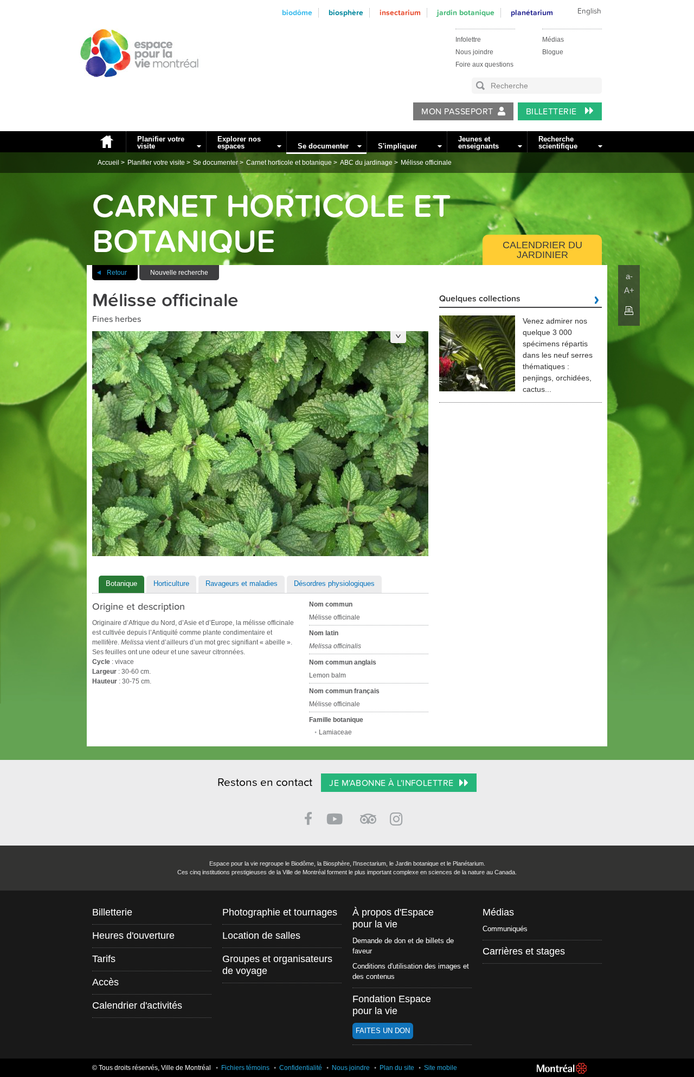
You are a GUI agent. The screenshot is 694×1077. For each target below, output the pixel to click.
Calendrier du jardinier (542, 250)
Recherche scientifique (557, 142)
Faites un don (383, 1031)
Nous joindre (474, 52)
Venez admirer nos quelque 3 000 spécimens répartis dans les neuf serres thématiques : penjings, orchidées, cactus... (558, 355)
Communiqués (505, 929)
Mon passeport (457, 111)
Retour (117, 272)
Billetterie (553, 111)
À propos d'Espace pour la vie (393, 918)
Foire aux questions (484, 64)
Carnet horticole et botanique (289, 162)
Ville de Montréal (562, 1068)
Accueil (106, 141)
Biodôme (297, 12)
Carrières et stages (524, 951)
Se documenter (323, 146)
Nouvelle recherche (179, 272)
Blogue (552, 52)
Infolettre (468, 39)
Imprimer (629, 310)
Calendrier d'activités (137, 1005)
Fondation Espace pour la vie (391, 1005)
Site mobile (440, 1068)
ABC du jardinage (366, 162)
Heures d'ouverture (133, 935)
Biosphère (346, 12)
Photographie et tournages (279, 912)
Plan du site (397, 1068)
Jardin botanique (465, 12)
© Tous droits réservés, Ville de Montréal (151, 1068)
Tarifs (103, 958)
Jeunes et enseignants (478, 142)
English (589, 11)
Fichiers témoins (245, 1068)
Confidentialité (300, 1068)
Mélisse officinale (426, 162)
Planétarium (532, 12)
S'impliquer (397, 146)
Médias (553, 39)
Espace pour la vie (133, 87)
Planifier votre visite (160, 142)
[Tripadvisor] (368, 814)
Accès (105, 982)
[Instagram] (398, 817)
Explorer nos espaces (239, 142)
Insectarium (400, 12)
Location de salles (261, 935)
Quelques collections (479, 299)
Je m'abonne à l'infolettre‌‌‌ (391, 783)
